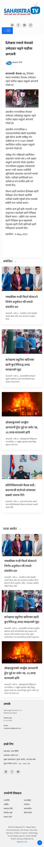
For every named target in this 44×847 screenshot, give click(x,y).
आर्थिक (6, 804)
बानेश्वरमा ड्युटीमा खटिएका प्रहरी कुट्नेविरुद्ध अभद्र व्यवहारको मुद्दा (20, 364)
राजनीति (7, 800)
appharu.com (22, 841)
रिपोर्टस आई (8, 812)
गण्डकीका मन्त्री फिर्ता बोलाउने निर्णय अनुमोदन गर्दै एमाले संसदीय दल (22, 302)
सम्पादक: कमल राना (11, 755)
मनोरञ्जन (27, 804)
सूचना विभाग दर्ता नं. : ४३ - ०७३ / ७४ (17, 763)
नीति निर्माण (28, 812)
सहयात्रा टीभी (8, 808)
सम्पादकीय (28, 808)
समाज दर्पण (8, 817)
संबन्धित (7, 261)
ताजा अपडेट (10, 528)
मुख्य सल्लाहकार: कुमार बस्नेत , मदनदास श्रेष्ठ (19, 759)
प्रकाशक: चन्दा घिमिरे (11, 751)
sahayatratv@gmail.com (12, 728)
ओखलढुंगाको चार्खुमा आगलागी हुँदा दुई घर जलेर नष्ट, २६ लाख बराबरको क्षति (22, 427)
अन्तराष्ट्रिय (27, 800)
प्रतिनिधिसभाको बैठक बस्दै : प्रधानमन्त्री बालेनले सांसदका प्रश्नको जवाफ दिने (21, 490)
